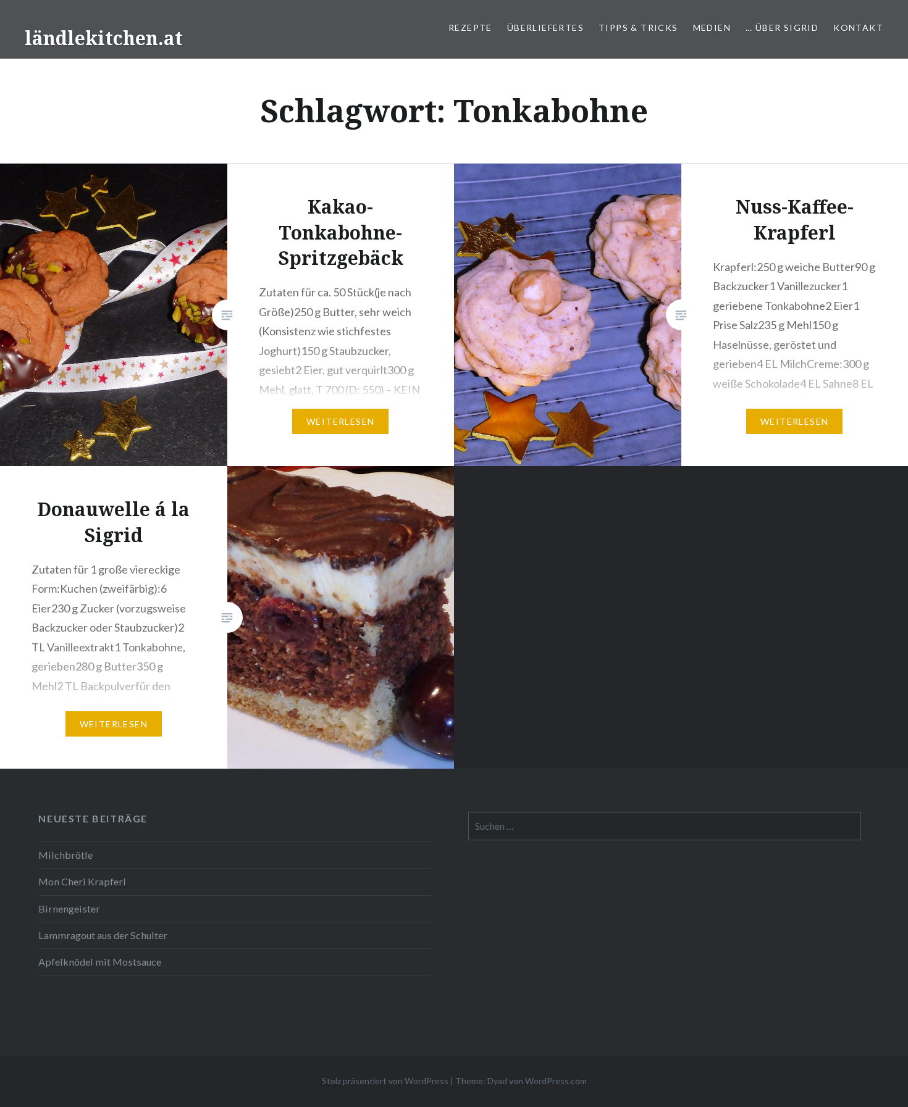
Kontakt (858, 27)
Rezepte (470, 27)
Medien (712, 27)
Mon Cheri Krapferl (82, 881)
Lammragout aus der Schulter (102, 935)
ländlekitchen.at (104, 38)
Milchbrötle (65, 855)
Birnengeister (69, 908)
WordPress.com (556, 1081)
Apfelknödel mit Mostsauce (99, 961)
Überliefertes (545, 27)
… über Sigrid (782, 27)
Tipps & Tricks (638, 27)
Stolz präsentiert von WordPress (385, 1081)
